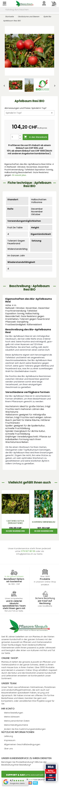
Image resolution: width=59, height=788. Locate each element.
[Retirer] (20, 138)
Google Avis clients (17, 783)
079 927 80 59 (28, 551)
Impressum (9, 740)
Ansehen (15, 514)
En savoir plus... (19, 175)
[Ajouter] (20, 135)
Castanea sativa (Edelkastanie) (15, 521)
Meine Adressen (12, 716)
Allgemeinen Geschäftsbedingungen (22, 744)
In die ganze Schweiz (14, 576)
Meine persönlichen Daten (17, 720)
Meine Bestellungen (13, 712)
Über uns (8, 748)
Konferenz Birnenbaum (43, 522)
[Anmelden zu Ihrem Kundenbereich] (44, 3)
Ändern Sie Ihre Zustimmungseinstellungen (25, 729)
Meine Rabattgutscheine (16, 725)
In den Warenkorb (35, 137)
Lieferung (8, 736)
